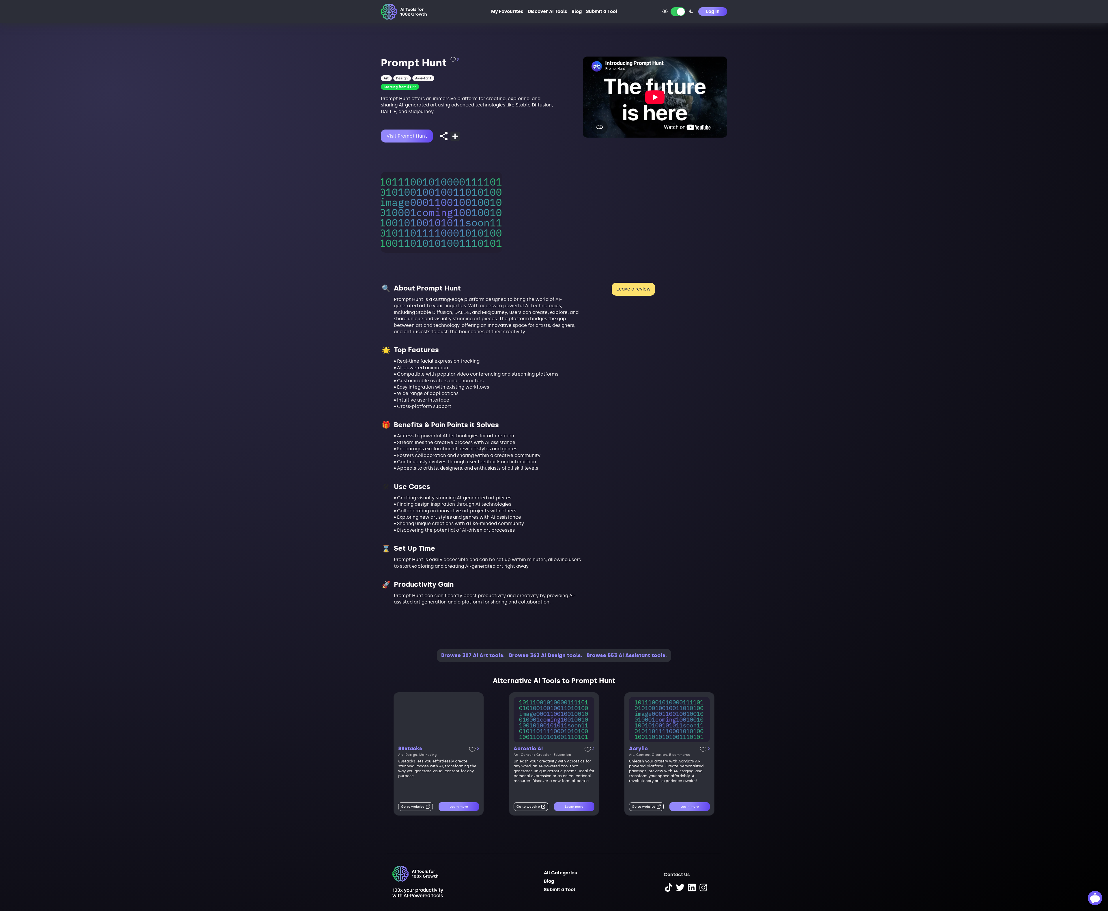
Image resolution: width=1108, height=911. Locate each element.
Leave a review (633, 289)
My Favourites (507, 11)
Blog (577, 11)
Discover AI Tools (547, 11)
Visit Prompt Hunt (407, 136)
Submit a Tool (601, 11)
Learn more (459, 807)
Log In (713, 11)
